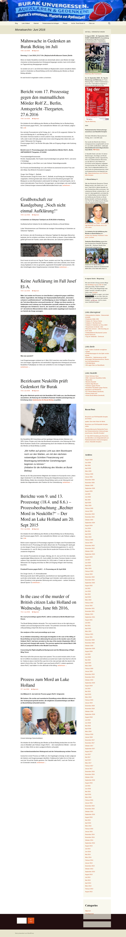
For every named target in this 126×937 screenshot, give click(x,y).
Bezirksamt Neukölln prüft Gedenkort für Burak (44, 383)
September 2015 (90, 814)
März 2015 (88, 826)
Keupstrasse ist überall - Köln (94, 327)
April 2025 (88, 502)
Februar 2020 (89, 668)
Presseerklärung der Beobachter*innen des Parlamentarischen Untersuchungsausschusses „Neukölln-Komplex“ (96, 431)
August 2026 (89, 459)
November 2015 (90, 808)
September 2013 (90, 871)
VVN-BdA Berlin (90, 363)
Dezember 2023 (90, 545)
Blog (16, 23)
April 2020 (88, 663)
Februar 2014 (89, 860)
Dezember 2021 (90, 608)
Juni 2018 (88, 723)
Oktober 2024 (89, 519)
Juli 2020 (87, 654)
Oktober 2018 (89, 711)
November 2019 (90, 677)
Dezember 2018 (90, 705)
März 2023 (88, 568)
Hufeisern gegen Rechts (93, 385)
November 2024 (90, 517)
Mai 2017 (88, 757)
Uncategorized (89, 913)
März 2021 (88, 631)
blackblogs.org (92, 284)
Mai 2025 (88, 499)
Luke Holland (26, 23)
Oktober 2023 (89, 551)
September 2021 (90, 617)
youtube (91, 237)
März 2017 (88, 763)
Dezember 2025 (90, 479)
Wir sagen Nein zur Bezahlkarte (95, 365)
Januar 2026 (89, 477)
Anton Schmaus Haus (92, 376)
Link (24, 128)
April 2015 (88, 823)
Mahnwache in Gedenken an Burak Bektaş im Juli (46, 43)
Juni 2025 (88, 497)
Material (36, 23)
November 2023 (90, 548)
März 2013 (88, 886)
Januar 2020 (89, 671)
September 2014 (90, 843)
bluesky (95, 235)
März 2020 (88, 665)
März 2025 (88, 505)
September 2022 (90, 582)
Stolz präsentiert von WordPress (24, 933)
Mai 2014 (88, 854)
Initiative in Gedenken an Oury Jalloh (96, 325)
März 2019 (88, 697)
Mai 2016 (88, 791)
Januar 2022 (89, 605)
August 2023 (89, 557)
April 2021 (88, 628)
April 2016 (88, 794)
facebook (101, 235)
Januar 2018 (89, 737)
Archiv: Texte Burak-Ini (78, 23)
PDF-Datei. (96, 149)
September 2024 (90, 522)
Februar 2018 (89, 734)
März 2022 (88, 600)
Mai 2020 (88, 660)
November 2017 (90, 743)
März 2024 (88, 537)
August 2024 (89, 525)
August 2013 (89, 874)
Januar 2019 (89, 703)
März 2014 (88, 857)
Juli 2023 (87, 560)
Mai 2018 (88, 725)
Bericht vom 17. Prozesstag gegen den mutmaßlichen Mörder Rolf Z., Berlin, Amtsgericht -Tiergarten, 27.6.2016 (45, 102)
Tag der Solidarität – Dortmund (95, 336)
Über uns (92, 23)
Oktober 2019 (89, 680)
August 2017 (89, 751)
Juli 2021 (87, 622)
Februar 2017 (89, 765)
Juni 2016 (88, 788)
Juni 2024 (88, 528)
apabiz (88, 351)
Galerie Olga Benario (92, 383)
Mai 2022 (88, 594)
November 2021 (90, 611)
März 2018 (88, 731)
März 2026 (88, 471)
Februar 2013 (89, 888)
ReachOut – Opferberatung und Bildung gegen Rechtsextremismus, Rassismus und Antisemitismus (97, 359)
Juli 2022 (87, 588)
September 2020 (90, 648)
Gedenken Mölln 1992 (92, 319)
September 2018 (90, 714)
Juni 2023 (88, 562)
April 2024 (88, 534)
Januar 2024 (89, 542)
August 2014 (89, 846)
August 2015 (89, 817)
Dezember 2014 (90, 834)
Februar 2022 (89, 602)
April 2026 (88, 468)
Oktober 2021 (89, 614)
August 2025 (89, 491)
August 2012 (89, 891)
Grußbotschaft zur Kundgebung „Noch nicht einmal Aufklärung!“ (43, 205)
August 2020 (89, 651)
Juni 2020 (88, 657)
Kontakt (95, 292)
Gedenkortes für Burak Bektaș (43, 400)
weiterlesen (67, 185)
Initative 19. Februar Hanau (94, 321)
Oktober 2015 (89, 811)
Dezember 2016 (90, 771)
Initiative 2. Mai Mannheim (93, 323)
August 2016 (89, 783)
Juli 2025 (87, 494)
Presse (65, 23)
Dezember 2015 (90, 806)
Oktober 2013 (89, 868)
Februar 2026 (89, 474)
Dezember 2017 (90, 740)
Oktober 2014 (89, 840)
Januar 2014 (89, 863)
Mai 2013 (88, 880)
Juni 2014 (88, 851)
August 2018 (89, 717)
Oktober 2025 (89, 485)
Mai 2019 (88, 691)
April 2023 (88, 565)
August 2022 (89, 585)
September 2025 (90, 488)
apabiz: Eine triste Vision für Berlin (95, 421)
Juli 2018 (87, 720)
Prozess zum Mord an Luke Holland (45, 682)
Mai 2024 (88, 531)
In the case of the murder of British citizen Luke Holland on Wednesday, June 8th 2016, (48, 602)
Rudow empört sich (91, 393)
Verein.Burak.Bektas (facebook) (95, 395)
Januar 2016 (89, 803)
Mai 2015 (88, 820)
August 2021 (89, 620)
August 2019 (89, 685)
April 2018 (88, 728)
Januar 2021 (89, 637)
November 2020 (90, 642)
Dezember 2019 (90, 674)
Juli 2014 (87, 848)
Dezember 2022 (90, 577)
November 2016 (90, 774)
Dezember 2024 (90, 514)
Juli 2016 (87, 786)
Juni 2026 (88, 462)
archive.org (88, 235)
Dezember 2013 (90, 866)
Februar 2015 (89, 828)
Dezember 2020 (90, 640)
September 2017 (90, 748)
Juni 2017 (88, 754)
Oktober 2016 (89, 777)
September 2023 (90, 554)
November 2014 (90, 837)
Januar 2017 (89, 768)
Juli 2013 (87, 877)
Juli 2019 (87, 688)
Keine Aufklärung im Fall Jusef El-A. (48, 283)
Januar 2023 (89, 574)
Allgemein (36, 50)
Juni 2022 (88, 591)
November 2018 (90, 708)
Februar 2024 (89, 540)
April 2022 (88, 597)
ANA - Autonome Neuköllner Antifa (96, 378)
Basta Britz (89, 380)
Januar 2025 (89, 511)
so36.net (100, 284)
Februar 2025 (89, 508)
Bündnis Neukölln (91, 382)
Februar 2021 (89, 634)
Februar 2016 (89, 800)
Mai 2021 (88, 625)
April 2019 (88, 694)
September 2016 (90, 780)
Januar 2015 (89, 831)
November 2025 (90, 482)
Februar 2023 (89, 571)
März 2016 (88, 797)
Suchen (30, 920)
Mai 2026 (88, 465)
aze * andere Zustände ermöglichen (96, 349)
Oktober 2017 (89, 745)
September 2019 (90, 683)
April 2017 (88, 760)
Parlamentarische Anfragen (51, 23)
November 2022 (90, 580)
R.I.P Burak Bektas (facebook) (95, 391)
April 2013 (88, 883)
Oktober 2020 (89, 645)
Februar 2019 (89, 700)
